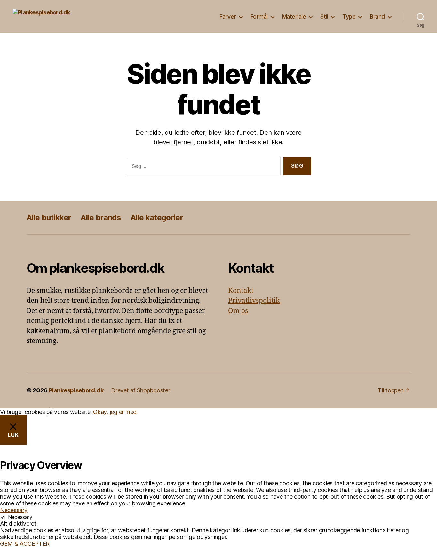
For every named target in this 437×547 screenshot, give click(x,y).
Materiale (294, 16)
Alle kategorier (157, 217)
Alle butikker (49, 217)
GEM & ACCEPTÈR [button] (25, 543)
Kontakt (240, 290)
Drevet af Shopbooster (140, 390)
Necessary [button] (14, 510)
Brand (377, 16)
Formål (259, 16)
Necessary (20, 517)
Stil (324, 16)
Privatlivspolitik (254, 300)
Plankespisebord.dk (76, 390)
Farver (227, 16)
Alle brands (101, 217)
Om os (238, 311)
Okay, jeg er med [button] (115, 411)
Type (348, 16)
